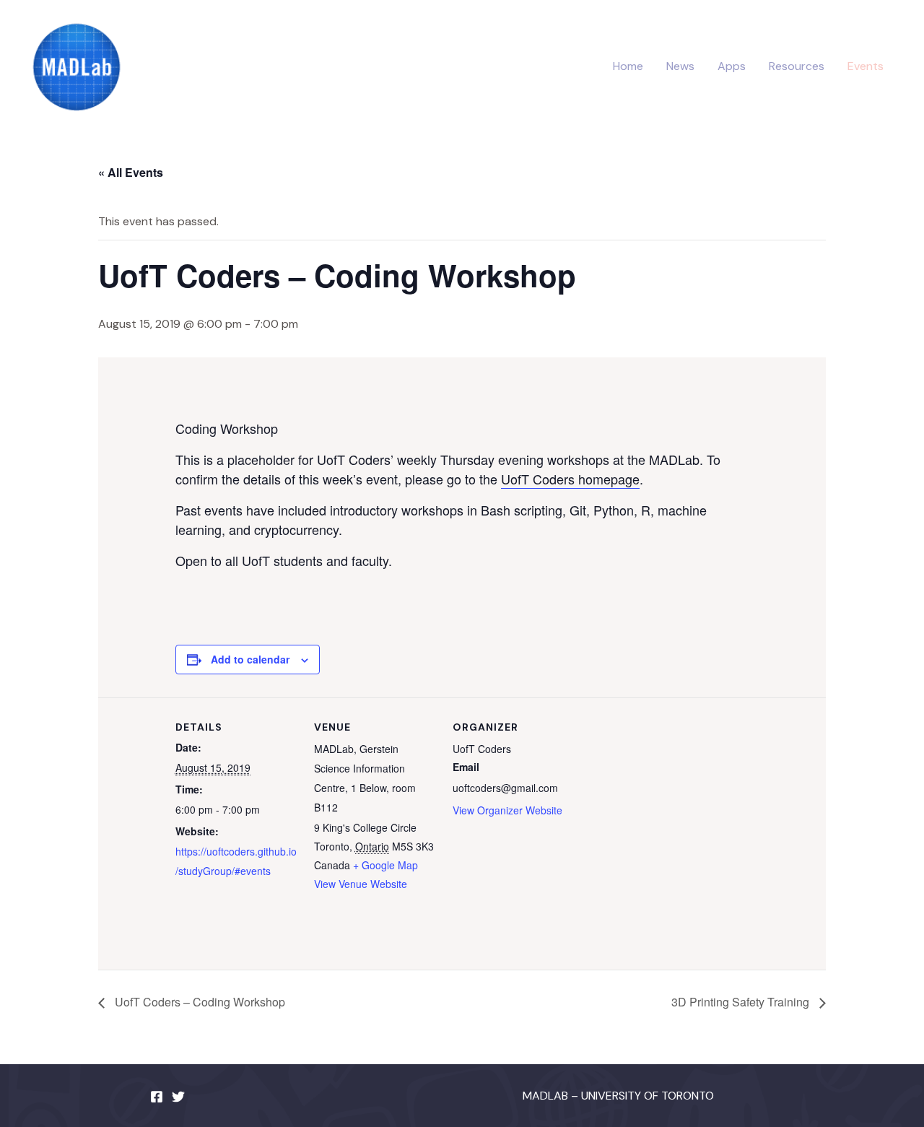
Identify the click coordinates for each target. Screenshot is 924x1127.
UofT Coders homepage (570, 478)
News (680, 66)
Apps (732, 66)
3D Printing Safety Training (741, 1001)
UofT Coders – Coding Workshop (198, 1001)
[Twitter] (178, 1096)
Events (865, 66)
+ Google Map (385, 865)
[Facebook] (156, 1096)
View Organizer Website (507, 810)
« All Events (130, 172)
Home (628, 66)
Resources (796, 66)
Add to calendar (250, 659)
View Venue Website (360, 883)
